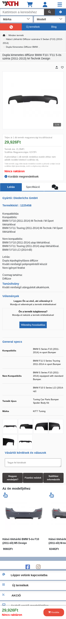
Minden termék (16, 35)
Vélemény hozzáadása (33, 325)
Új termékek (33, 26)
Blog (54, 26)
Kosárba (55, 612)
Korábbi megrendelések (23, 176)
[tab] (55, 187)
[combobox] (16, 19)
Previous (2, 100)
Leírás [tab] (11, 187)
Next (63, 100)
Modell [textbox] (41, 19)
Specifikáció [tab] (33, 187)
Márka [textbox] (7, 19)
